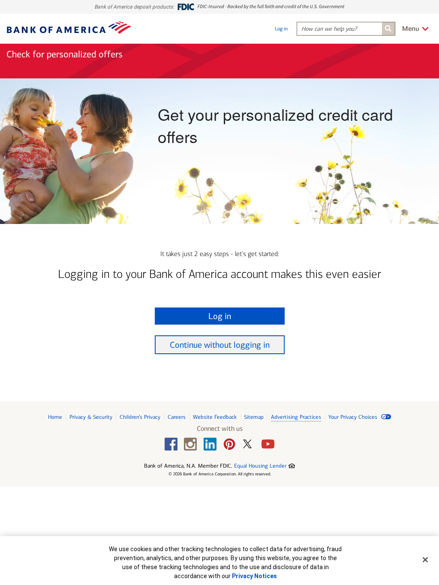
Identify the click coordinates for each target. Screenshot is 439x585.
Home (55, 417)
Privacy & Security (90, 417)
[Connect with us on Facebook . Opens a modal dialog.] (171, 444)
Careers (177, 417)
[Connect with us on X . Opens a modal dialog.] (248, 446)
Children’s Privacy (140, 417)
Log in (281, 29)
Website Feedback (215, 417)
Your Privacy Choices (353, 417)
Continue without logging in (220, 345)
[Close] (425, 559)
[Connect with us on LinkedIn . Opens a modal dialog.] (209, 444)
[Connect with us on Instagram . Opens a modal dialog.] (190, 444)
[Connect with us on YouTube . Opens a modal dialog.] (268, 444)
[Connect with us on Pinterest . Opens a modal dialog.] (229, 444)
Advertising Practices (296, 417)
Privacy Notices (254, 576)
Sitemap (254, 417)
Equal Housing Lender (264, 466)
